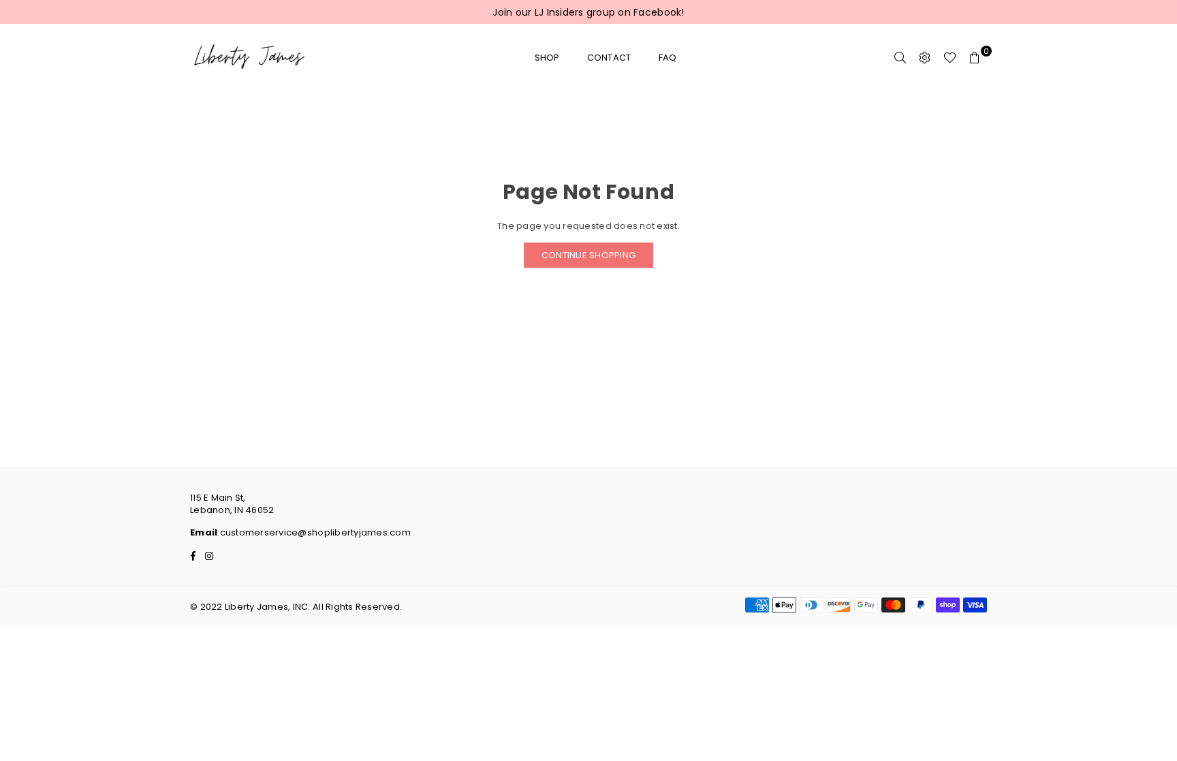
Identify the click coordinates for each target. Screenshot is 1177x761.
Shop (547, 57)
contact (609, 57)
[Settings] (925, 58)
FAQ (668, 57)
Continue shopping (588, 255)
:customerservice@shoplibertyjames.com (314, 532)
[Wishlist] (949, 58)
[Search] (900, 58)
